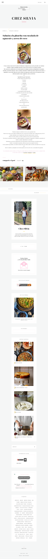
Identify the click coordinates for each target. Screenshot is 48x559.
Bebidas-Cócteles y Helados (26, 502)
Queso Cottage (18, 412)
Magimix (23, 512)
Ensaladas (30, 507)
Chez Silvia (24, 18)
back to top (24, 548)
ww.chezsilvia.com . (28, 487)
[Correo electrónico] (22, 160)
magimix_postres (20, 521)
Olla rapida (18, 527)
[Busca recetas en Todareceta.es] (24, 474)
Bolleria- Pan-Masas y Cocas (27, 505)
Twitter (34, 152)
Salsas (27, 534)
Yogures (30, 537)
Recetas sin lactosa (24, 532)
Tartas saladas (22, 536)
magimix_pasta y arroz (28, 519)
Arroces (21, 500)
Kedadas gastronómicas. (28, 511)
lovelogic (27, 555)
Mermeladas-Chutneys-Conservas (22, 525)
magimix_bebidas (19, 514)
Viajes (27, 537)
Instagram (30, 152)
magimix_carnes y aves (27, 514)
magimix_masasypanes (19, 519)
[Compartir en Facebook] (17, 160)
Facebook (25, 152)
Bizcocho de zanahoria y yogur (21, 387)
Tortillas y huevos (29, 536)
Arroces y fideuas (27, 500)
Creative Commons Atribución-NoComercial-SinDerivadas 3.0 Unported (24, 486)
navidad (30, 525)
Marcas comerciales (28, 523)
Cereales (17, 507)
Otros (23, 527)
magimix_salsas (28, 521)
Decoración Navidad (24, 507)
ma (20, 512)
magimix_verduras (19, 523)
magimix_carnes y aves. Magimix (21, 516)
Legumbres (17, 512)
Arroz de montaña (18, 362)
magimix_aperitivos (29, 512)
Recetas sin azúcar (26, 530)
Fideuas (21, 509)
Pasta (26, 527)
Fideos (18, 509)
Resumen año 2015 (21, 534)
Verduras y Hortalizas (20, 537)
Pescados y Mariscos (13, 30)
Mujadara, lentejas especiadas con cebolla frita (24, 320)
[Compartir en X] (19, 160)
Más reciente (36, 192)
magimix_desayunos (21, 518)
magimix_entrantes (30, 518)
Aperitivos (17, 500)
